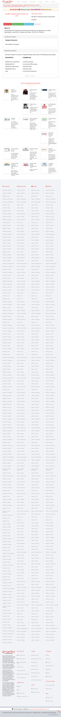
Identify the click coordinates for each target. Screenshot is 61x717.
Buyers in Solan (20, 566)
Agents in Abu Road (35, 190)
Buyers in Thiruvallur (21, 581)
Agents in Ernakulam (35, 304)
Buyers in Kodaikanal (21, 392)
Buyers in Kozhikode (21, 401)
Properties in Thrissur (7, 585)
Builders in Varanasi (50, 616)
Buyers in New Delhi (21, 487)
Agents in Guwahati (35, 339)
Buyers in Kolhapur (21, 395)
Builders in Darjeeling (50, 284)
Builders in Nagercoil (50, 465)
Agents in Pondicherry (35, 514)
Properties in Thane (6, 579)
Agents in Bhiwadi (35, 254)
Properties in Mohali (7, 436)
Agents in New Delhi (35, 487)
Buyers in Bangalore (21, 234)
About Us (48, 658)
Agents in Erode (34, 307)
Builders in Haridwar (50, 348)
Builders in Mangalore (50, 419)
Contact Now (8, 24)
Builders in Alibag (49, 207)
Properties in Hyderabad (7, 360)
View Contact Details (18, 24)
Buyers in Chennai (20, 269)
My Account (32, 1)
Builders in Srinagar (50, 572)
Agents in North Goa (35, 493)
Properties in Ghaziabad (7, 319)
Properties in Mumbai (7, 448)
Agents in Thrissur (35, 584)
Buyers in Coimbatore (21, 272)
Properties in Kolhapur (7, 395)
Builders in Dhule (49, 292)
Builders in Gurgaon (50, 336)
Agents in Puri (34, 519)
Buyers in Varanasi (20, 616)
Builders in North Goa (50, 493)
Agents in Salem (34, 546)
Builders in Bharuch (50, 246)
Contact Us (49, 662)
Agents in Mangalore (35, 419)
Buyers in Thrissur (20, 584)
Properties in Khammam (7, 386)
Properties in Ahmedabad (8, 199)
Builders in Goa (49, 322)
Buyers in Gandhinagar (21, 313)
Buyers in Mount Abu (21, 445)
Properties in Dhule (6, 292)
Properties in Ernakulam (7, 304)
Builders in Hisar (49, 351)
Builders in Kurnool (50, 404)
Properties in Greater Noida (8, 328)
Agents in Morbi (34, 442)
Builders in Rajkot (49, 531)
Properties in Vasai (6, 622)
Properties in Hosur (6, 354)
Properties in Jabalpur (7, 366)
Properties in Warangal (7, 639)
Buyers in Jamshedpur (21, 377)
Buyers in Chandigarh (21, 266)
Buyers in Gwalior (20, 342)
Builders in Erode (49, 307)
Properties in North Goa (7, 493)
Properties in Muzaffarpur (8, 460)
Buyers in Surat (20, 575)
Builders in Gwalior (49, 342)
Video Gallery (49, 676)
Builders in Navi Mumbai (51, 475)
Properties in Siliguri (7, 562)
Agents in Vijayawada (35, 625)
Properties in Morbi (6, 442)
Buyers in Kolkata (20, 398)
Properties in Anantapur (7, 219)
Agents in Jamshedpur (35, 377)
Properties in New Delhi (7, 487)
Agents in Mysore (34, 463)
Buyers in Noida (20, 490)
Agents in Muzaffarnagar (36, 457)
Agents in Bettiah (34, 243)
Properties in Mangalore (7, 419)
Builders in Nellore (49, 484)
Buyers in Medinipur (21, 430)
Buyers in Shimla (20, 555)
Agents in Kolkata (34, 398)
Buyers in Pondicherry (21, 514)
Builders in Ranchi (49, 534)
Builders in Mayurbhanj (50, 427)
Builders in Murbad (50, 451)
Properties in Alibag (6, 207)
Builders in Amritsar (50, 216)
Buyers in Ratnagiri (21, 537)
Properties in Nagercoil (7, 465)
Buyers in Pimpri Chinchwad (22, 511)
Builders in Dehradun (50, 287)
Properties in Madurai (7, 416)
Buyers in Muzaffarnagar (22, 457)
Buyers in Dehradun (21, 287)
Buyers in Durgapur (21, 301)
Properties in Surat (6, 576)
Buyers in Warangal (21, 637)
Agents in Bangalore (35, 234)
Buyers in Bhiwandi (21, 257)
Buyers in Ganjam (20, 316)
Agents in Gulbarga (35, 331)
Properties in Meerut (7, 433)
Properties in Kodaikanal (7, 392)
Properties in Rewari (7, 541)
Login (19, 689)
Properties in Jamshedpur (8, 377)
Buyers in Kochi (20, 389)
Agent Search (35, 662)
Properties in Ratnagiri (7, 538)
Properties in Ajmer (6, 204)
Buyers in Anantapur (21, 219)
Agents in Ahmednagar (36, 202)
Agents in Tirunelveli (35, 590)
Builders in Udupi (49, 607)
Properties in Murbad (7, 451)
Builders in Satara (49, 549)
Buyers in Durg (20, 298)
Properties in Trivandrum (8, 597)
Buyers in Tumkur (20, 599)
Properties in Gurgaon (7, 336)
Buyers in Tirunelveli (21, 590)
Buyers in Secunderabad (22, 552)
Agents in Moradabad (35, 439)
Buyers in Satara (20, 549)
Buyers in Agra (20, 196)
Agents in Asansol (34, 225)
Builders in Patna (49, 508)
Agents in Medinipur (35, 430)
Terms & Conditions (51, 685)
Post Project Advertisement (23, 674)
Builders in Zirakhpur (50, 640)
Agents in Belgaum (35, 240)
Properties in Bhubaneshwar (8, 263)
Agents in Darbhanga (35, 281)
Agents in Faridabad (35, 310)
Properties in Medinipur (7, 430)
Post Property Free (21, 655)
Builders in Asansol (50, 225)
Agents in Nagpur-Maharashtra (35, 469)
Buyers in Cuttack (20, 275)
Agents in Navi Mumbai (36, 475)
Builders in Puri (49, 519)
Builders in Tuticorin (50, 602)
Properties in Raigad (7, 524)
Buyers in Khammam (21, 386)
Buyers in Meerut (20, 433)
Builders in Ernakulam (50, 304)
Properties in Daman (7, 278)
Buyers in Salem (20, 546)
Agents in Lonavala (35, 407)
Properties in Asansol (7, 225)
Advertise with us (50, 665)
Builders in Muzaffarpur (51, 460)
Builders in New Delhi (50, 487)
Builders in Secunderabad (51, 552)
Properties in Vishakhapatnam (9, 630)
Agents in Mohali (34, 436)
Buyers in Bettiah (20, 243)
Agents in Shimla (34, 555)
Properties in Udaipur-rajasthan (7, 607)
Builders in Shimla (49, 555)
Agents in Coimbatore (35, 272)
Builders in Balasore (50, 231)
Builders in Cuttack (49, 275)
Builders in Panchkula (50, 505)
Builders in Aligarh (49, 210)
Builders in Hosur (49, 354)
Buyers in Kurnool (20, 404)
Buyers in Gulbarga (21, 331)
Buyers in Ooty (20, 496)
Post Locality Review (22, 677)
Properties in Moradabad (8, 439)
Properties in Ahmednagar (8, 202)
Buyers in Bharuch (20, 246)
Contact (53, 1)
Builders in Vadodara (50, 610)
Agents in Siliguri (34, 561)
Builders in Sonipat (49, 569)
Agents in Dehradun (35, 287)
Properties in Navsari (7, 478)
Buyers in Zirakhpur (21, 640)
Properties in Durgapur (7, 301)
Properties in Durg (6, 298)
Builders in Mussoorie (50, 454)
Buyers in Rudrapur (21, 543)
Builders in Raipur (49, 528)
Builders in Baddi (49, 228)
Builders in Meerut (49, 433)
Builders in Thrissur (50, 584)
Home (18, 1)
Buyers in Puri (20, 519)
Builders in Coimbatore (50, 272)
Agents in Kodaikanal (35, 392)
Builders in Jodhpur (50, 380)
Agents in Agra (34, 196)
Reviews (48, 672)
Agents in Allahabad (35, 213)
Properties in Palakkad (7, 499)
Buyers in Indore (20, 363)
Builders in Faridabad (50, 310)
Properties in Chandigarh (8, 266)
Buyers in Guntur (20, 334)
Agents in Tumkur (34, 599)
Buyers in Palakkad (20, 499)
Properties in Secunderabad (8, 553)
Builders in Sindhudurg (50, 563)
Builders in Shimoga (50, 558)
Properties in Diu (6, 295)
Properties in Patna (6, 508)
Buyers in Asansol (20, 225)
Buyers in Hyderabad (21, 360)
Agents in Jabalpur (35, 366)
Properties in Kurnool (7, 404)
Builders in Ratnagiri (50, 537)
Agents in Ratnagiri (35, 537)
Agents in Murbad (35, 451)
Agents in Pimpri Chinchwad (37, 511)
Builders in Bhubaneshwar (51, 263)
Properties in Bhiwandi (7, 257)
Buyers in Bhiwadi (20, 254)
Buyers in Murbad (20, 451)
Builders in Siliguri (49, 561)
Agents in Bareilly (34, 237)
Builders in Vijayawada (50, 625)
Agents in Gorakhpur (35, 325)
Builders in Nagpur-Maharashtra (50, 469)
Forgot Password (21, 693)
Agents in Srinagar (35, 572)
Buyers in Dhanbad (21, 290)
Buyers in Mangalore (21, 419)
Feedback (49, 669)
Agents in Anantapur (35, 219)
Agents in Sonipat (34, 569)
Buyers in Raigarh (20, 525)
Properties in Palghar (7, 502)
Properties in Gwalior (7, 342)
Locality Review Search (36, 679)
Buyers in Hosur (20, 354)
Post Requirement (21, 658)
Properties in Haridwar (7, 348)
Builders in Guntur (49, 334)
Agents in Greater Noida (36, 328)
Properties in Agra (6, 196)
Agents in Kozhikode (35, 401)
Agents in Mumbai (35, 448)
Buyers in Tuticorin (21, 602)
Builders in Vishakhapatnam (51, 628)
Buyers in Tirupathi (21, 593)
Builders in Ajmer (49, 204)
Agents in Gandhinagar (36, 313)
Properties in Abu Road (7, 190)
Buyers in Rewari (20, 540)
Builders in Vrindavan (50, 634)
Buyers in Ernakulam (21, 304)
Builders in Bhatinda (50, 248)
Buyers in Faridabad (21, 310)
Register (19, 686)
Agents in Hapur (34, 345)
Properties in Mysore (7, 463)
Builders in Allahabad (50, 213)
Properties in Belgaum (7, 240)
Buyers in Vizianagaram (21, 631)
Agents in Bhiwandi (35, 257)
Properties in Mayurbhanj (8, 427)
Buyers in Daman (20, 278)
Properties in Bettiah (7, 243)
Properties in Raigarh (7, 527)
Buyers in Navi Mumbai (21, 475)
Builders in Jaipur (49, 369)
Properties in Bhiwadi (7, 254)
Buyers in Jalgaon (20, 372)
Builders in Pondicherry (50, 514)
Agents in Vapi (34, 613)
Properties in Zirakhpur (7, 642)
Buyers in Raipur (20, 528)
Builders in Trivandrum (50, 596)
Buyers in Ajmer (20, 204)
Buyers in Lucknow (20, 410)
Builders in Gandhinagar (51, 313)
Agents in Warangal (35, 637)
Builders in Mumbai (50, 448)
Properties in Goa (6, 322)
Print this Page (31, 76)
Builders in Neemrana (50, 481)
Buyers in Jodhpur (20, 380)
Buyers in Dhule (20, 292)
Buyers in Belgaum (20, 240)
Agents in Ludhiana (35, 413)
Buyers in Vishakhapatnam (22, 628)
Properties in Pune (6, 518)
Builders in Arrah (49, 222)
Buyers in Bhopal (20, 260)
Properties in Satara (6, 550)
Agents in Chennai (35, 269)
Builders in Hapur (49, 345)
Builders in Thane (49, 578)
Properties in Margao (7, 421)
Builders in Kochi (49, 389)
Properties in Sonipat (7, 571)
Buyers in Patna (20, 508)
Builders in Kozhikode (50, 401)
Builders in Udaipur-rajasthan (52, 604)
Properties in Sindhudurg (8, 565)
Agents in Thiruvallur (35, 581)
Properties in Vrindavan (7, 636)
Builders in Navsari (49, 478)
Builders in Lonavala (50, 407)
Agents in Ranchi (34, 534)
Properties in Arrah (6, 222)
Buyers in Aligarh (20, 210)
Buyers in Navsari (20, 478)
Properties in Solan (6, 568)
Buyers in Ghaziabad (21, 319)
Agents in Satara (34, 549)
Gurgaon (8, 5)
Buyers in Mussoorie (21, 454)
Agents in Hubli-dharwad (36, 357)
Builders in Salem (49, 546)
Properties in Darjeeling (7, 284)
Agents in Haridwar (35, 348)
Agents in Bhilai (34, 251)
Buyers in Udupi (20, 607)
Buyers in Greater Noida (22, 328)
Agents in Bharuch (35, 246)
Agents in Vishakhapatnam (36, 628)
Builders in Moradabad (50, 439)
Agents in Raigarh (34, 525)
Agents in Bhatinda (35, 248)
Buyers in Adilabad (21, 193)
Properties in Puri (6, 521)
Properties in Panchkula (7, 505)
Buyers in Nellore (20, 484)
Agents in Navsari (34, 478)
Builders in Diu (49, 295)
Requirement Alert (36, 692)
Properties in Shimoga (7, 559)
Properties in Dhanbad (7, 290)
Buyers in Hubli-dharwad (22, 357)
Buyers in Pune (20, 517)
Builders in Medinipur (50, 430)
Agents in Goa (34, 322)
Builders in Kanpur (49, 383)
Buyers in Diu (19, 295)
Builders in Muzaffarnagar (51, 457)
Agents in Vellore (34, 622)
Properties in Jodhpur (7, 380)
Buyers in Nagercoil (21, 465)
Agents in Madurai (35, 416)
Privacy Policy (49, 688)
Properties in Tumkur (7, 600)
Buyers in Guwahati (21, 339)
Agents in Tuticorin (35, 602)
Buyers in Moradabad (21, 439)
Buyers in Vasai (20, 619)
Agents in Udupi (34, 607)
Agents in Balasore (35, 231)
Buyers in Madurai (20, 416)
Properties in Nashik (7, 473)
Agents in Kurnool (35, 404)
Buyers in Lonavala (20, 407)
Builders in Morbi (49, 442)
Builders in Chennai (50, 269)
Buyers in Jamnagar (21, 375)
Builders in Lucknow (50, 410)
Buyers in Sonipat (20, 569)
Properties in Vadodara (7, 613)
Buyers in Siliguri (20, 561)
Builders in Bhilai (49, 251)
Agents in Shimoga (35, 558)
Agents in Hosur (34, 354)
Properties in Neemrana (7, 481)
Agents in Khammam (35, 386)
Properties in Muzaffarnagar (8, 457)
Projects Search (35, 669)
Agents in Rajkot (34, 531)
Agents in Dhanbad (35, 290)
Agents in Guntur (34, 334)
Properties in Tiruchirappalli (8, 588)
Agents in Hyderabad (35, 360)
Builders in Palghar (49, 502)
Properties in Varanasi (7, 619)
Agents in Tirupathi (35, 593)
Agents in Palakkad (35, 499)
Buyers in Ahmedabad (21, 199)
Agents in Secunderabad (36, 552)
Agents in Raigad (34, 522)
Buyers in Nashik (20, 473)
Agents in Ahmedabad (35, 199)
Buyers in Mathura (20, 424)
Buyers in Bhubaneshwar (22, 263)
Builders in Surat (49, 575)
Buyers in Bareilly (20, 237)
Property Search (35, 655)
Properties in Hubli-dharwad (8, 357)
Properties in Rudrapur (7, 544)
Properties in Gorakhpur (7, 325)
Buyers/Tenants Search (37, 658)
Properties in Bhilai (6, 251)
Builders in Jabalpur (50, 366)
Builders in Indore (49, 363)
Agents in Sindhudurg (35, 563)
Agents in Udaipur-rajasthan (37, 604)
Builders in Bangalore (50, 234)
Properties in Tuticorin (7, 603)
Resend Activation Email (23, 696)
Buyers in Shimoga (20, 558)
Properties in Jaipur (6, 369)
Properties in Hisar (6, 351)
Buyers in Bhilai (20, 251)
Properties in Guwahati (7, 339)
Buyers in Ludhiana (21, 413)
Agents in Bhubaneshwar (36, 263)
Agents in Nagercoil (35, 465)
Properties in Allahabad (7, 213)
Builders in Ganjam (50, 316)
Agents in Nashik (34, 473)
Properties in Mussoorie (7, 454)
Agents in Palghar (34, 502)
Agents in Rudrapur (35, 543)
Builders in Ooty (49, 496)
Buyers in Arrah (20, 222)
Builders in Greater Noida (51, 328)
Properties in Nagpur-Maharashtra (7, 469)
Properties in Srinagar (7, 573)
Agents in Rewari (34, 540)
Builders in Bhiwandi (50, 257)
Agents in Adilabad (35, 193)
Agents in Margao (34, 421)
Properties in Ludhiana (7, 413)
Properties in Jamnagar (7, 375)
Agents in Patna (34, 508)
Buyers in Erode (20, 307)
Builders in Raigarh (50, 525)
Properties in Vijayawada (7, 627)
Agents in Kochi (34, 389)
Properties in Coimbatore (8, 272)
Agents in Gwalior (34, 342)
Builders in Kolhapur (50, 395)
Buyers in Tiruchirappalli (22, 587)
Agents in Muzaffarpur (35, 460)
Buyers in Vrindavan (21, 634)
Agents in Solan (34, 566)
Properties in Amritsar (7, 216)
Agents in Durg (34, 298)
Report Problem (29, 24)
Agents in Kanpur (34, 383)
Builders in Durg (49, 298)
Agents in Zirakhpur (35, 640)
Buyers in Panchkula (21, 505)
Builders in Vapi (49, 613)
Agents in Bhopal (34, 260)
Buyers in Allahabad (21, 213)
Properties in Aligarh (7, 210)
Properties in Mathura (7, 424)
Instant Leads (20, 667)
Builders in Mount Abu (50, 445)
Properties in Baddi (6, 228)
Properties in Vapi (6, 616)
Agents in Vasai (34, 619)
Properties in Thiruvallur (7, 582)
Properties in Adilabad (7, 193)
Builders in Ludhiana (50, 413)
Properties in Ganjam (7, 316)
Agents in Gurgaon (35, 336)
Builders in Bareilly (49, 237)
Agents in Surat (34, 575)
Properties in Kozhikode (7, 401)
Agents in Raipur (34, 528)
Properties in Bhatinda (7, 248)
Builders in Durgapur (50, 301)
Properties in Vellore (7, 624)
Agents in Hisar (34, 351)
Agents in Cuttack (34, 275)
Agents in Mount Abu (35, 445)
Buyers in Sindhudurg (21, 563)
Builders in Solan (49, 566)
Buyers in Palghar (20, 502)
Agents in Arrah (34, 222)
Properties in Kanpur (7, 383)
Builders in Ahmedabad (50, 199)
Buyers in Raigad (20, 522)
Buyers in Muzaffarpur (21, 460)
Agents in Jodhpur (35, 380)
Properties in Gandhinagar (8, 313)
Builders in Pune (49, 517)
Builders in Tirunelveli (50, 590)
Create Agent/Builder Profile (21, 663)
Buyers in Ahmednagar (21, 202)
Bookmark (38, 24)
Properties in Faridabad (7, 310)
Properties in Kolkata (7, 398)
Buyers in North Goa (21, 493)
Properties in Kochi (6, 389)
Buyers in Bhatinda (21, 248)
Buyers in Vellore (20, 622)
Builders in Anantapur (50, 219)
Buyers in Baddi (20, 228)
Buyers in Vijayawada (21, 625)
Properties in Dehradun (7, 287)
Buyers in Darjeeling (21, 284)
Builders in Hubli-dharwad (51, 357)
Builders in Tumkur (50, 599)
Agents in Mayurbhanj (35, 427)
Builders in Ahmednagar (51, 202)
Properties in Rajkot (6, 532)
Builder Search (35, 665)
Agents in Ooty (34, 496)
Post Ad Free (24, 1)
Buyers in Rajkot (20, 531)
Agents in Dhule (34, 292)
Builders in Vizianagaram (51, 631)
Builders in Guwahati (50, 339)
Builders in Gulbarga (50, 331)
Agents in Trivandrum (35, 596)
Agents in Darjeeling (35, 284)
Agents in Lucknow (35, 410)
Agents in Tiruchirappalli (36, 587)
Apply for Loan (50, 697)
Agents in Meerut (34, 433)
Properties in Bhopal (7, 260)
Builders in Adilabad (50, 193)
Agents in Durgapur (35, 301)
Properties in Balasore (7, 231)
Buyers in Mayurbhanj (21, 427)
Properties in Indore (6, 363)
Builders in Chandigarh (50, 266)
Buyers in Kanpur (20, 383)
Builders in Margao (49, 421)
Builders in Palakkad (50, 499)
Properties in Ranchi (7, 535)
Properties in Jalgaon (7, 372)
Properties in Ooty (6, 496)
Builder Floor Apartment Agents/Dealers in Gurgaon (15, 6)
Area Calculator (50, 701)
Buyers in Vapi (20, 613)
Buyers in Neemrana (21, 481)
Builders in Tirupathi (50, 593)
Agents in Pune (34, 517)
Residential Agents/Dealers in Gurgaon (31, 5)
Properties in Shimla (7, 556)
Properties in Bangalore (7, 234)
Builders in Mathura (50, 424)
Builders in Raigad (49, 522)
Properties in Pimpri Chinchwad (6, 512)
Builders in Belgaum (50, 240)
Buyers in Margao (20, 421)
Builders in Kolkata (49, 398)
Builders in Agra (49, 196)
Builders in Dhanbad (50, 290)
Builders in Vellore (49, 622)
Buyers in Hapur (20, 345)
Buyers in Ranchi (20, 534)
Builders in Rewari (49, 540)
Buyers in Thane (20, 578)
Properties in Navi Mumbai (8, 475)
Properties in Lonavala (7, 407)
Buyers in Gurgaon (20, 336)
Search (46, 1)
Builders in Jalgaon (49, 372)
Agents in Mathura (35, 424)
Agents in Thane (34, 578)
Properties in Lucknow (7, 410)
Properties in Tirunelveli (7, 591)
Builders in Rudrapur (50, 543)
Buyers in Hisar (20, 351)
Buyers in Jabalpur (20, 366)
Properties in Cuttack (7, 275)
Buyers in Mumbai (20, 448)
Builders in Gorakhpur (50, 325)
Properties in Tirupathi (7, 594)
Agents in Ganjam (34, 316)
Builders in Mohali (49, 436)
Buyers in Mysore (20, 463)
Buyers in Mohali (20, 436)
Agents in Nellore (34, 484)
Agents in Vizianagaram (36, 631)
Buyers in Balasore (20, 231)
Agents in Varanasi (35, 616)
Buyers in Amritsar (20, 216)
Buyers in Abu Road (21, 190)
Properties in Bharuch (7, 246)
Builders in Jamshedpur (50, 377)
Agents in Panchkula (35, 505)
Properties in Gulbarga (7, 331)
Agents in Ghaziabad (35, 319)
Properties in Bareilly (7, 237)
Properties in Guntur (7, 334)
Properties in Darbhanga (7, 281)
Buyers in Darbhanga (21, 281)
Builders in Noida (49, 490)
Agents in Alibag (34, 207)
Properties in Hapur (6, 345)
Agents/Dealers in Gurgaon (16, 5)
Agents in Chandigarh (35, 266)
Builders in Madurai (50, 416)
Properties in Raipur (7, 529)
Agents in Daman (34, 278)
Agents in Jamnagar (35, 375)
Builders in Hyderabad (50, 360)
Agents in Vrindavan (35, 634)
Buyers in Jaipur (20, 369)
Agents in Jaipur (34, 369)
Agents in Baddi (34, 228)
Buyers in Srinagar (20, 572)
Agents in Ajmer (34, 204)
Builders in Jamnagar (50, 375)
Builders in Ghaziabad (50, 319)
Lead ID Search (35, 676)
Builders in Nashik (49, 473)
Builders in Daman (49, 278)
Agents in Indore (34, 363)
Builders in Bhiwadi (50, 254)
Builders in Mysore (49, 463)
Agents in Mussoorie (35, 454)
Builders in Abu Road (50, 190)
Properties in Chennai (7, 269)
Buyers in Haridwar (21, 348)
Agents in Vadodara (35, 610)
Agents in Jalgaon (34, 372)
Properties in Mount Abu (7, 445)
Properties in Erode (6, 307)
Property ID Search (36, 672)
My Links (40, 1)
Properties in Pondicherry (8, 515)
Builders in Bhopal (49, 260)
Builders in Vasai (49, 619)
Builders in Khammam (50, 386)
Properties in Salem (6, 547)
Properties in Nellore (7, 484)
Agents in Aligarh (34, 210)
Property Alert (35, 688)
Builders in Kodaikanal (50, 392)
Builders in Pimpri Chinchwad (52, 511)
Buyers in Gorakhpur (21, 325)
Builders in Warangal (50, 637)
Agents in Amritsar (35, 216)
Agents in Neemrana (35, 481)
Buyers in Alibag (20, 207)
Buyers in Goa (20, 322)
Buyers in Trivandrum (21, 596)
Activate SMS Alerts (21, 670)
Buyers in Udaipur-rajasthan (22, 604)
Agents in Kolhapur (35, 395)
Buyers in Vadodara (21, 610)
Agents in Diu (34, 295)
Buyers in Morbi (20, 442)
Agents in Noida (34, 490)
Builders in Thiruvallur (50, 581)
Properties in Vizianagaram (8, 633)
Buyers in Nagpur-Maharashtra (20, 469)
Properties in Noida (6, 490)
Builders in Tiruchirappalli (51, 587)
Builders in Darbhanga (50, 281)
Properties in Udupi (6, 610)
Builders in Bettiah (49, 243)
